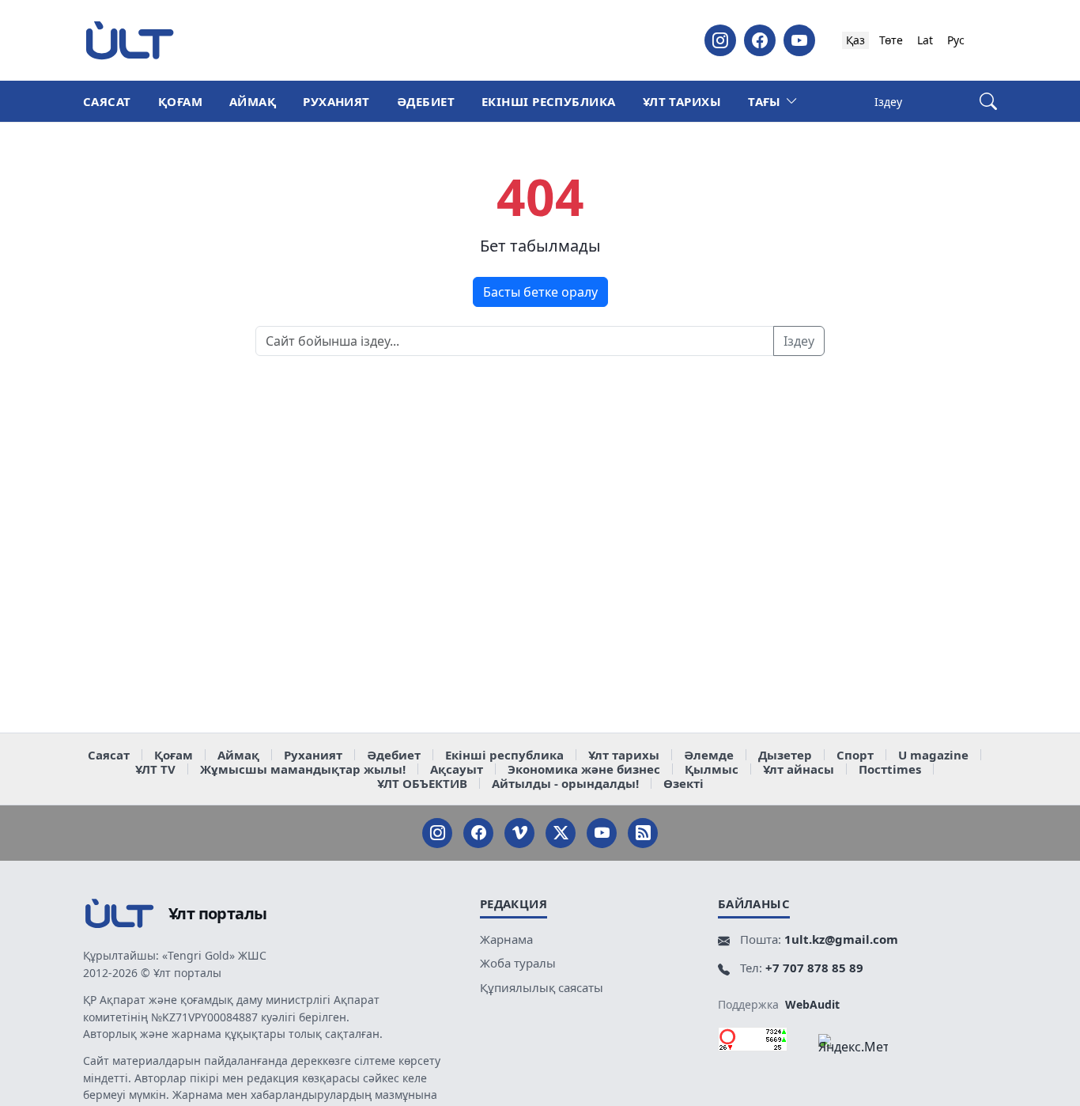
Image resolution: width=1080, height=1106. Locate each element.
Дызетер (785, 755)
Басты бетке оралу (540, 292)
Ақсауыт (456, 769)
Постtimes (890, 769)
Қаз (855, 39)
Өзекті (683, 783)
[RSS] (643, 833)
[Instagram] (720, 40)
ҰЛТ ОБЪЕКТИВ (422, 783)
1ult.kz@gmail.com (841, 939)
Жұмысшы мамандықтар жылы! (303, 769)
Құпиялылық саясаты (541, 987)
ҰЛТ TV (155, 769)
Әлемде (709, 755)
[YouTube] (799, 40)
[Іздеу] (988, 102)
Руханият (336, 101)
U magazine (933, 755)
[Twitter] (561, 833)
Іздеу (799, 341)
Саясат (107, 101)
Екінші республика (548, 101)
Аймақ (252, 101)
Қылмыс (711, 769)
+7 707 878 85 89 (814, 967)
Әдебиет (426, 101)
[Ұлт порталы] (129, 40)
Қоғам (180, 101)
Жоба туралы (518, 963)
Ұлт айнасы (798, 769)
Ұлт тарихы (682, 101)
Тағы (764, 101)
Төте (891, 39)
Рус (956, 39)
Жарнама (506, 939)
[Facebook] (760, 40)
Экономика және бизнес (584, 769)
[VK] (519, 833)
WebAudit (812, 1004)
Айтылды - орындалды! (565, 783)
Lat (925, 39)
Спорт (855, 755)
